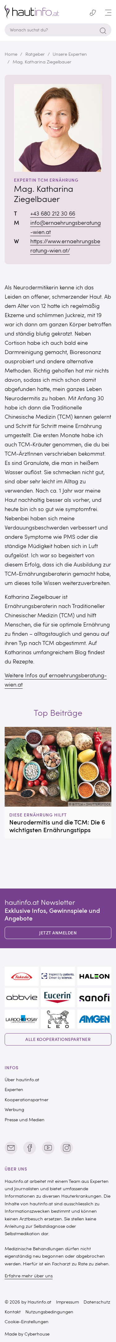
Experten (14, 1089)
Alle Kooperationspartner (58, 1039)
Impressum (67, 1302)
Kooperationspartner (27, 1099)
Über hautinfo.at (22, 1079)
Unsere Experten (70, 54)
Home (11, 54)
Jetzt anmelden (58, 933)
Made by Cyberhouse (27, 1334)
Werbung (14, 1109)
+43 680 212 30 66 (52, 213)
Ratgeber (35, 54)
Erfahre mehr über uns (29, 1275)
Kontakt (13, 1311)
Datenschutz (97, 1302)
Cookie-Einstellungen (27, 1321)
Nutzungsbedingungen (49, 1311)
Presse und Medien (25, 1119)
